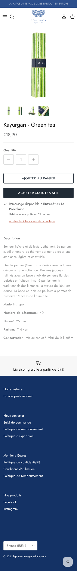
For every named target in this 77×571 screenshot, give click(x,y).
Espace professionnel (17, 396)
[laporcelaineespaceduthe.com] (38, 17)
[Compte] (63, 16)
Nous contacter (13, 415)
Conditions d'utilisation (19, 469)
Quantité (9, 150)
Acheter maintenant (38, 193)
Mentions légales (14, 455)
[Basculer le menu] (4, 16)
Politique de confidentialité (21, 462)
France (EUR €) (17, 545)
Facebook (10, 502)
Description (11, 238)
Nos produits (12, 495)
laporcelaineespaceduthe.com (29, 556)
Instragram (10, 508)
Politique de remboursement (23, 429)
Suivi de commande (17, 422)
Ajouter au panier (38, 178)
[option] (38, 64)
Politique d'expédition (18, 436)
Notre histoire (12, 389)
